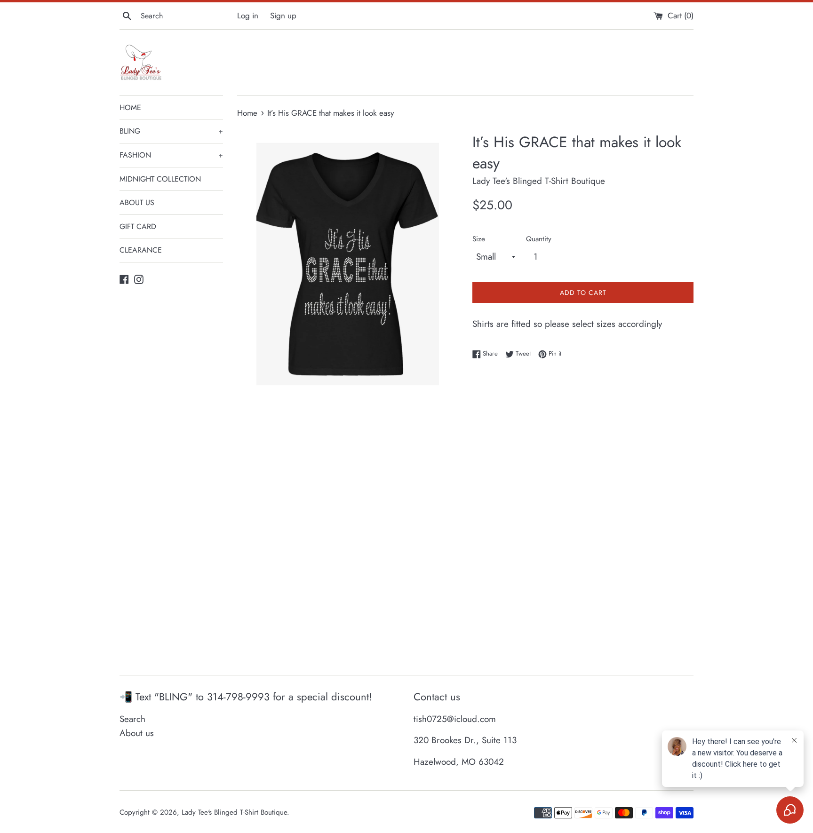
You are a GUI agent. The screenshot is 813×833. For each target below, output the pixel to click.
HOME (130, 107)
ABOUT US (137, 202)
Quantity (538, 239)
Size (478, 239)
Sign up (283, 15)
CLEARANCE (141, 250)
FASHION (171, 155)
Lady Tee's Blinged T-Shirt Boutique (234, 812)
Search (132, 719)
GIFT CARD (138, 226)
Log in (247, 15)
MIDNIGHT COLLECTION (160, 179)
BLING (171, 131)
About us (137, 733)
